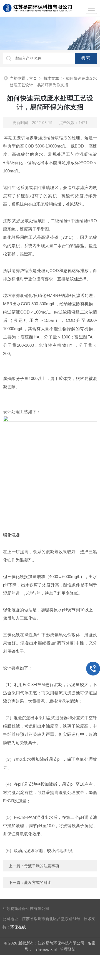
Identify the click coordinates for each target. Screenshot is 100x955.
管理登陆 (68, 949)
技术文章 (51, 78)
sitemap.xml (46, 949)
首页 (33, 78)
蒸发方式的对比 (37, 882)
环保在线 (18, 927)
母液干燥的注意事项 (41, 866)
